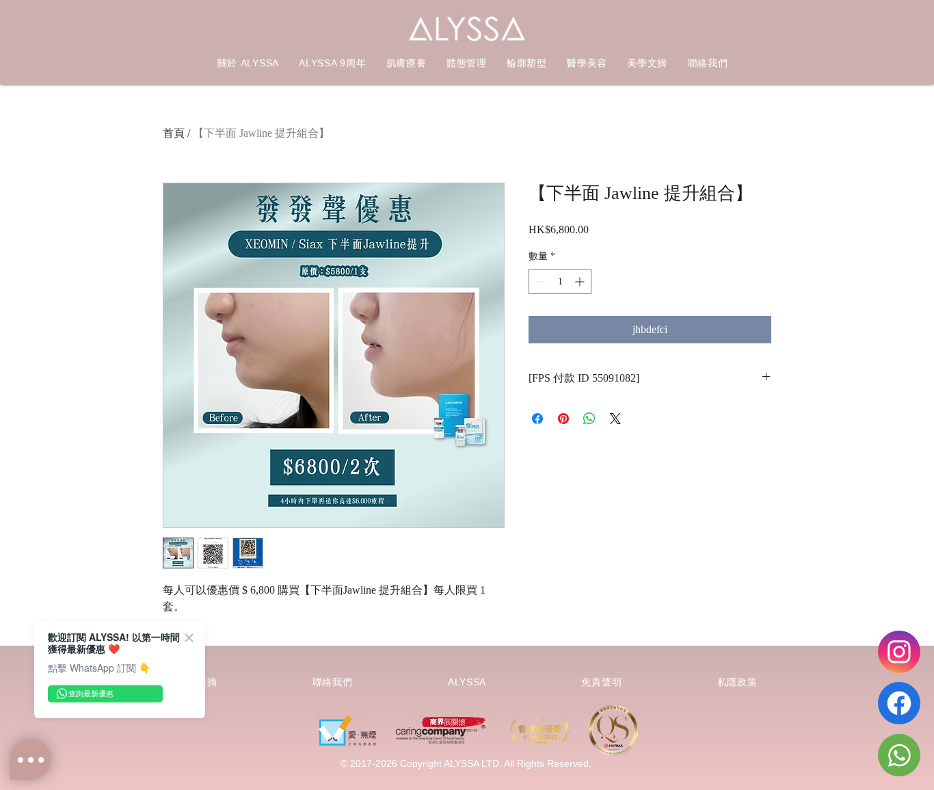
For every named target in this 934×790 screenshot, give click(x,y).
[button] (406, 64)
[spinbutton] (560, 281)
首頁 (174, 133)
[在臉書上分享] (537, 418)
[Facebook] (899, 703)
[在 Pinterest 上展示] (563, 418)
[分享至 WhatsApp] (589, 418)
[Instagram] (899, 652)
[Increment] (580, 281)
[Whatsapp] (899, 755)
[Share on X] (615, 418)
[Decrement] (539, 281)
